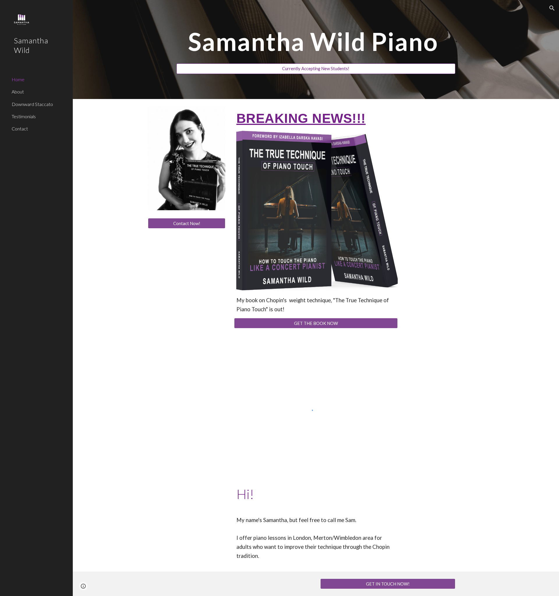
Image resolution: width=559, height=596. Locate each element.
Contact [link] (20, 128)
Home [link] (18, 79)
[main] (315, 44)
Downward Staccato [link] (32, 104)
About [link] (18, 91)
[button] (552, 8)
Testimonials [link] (24, 116)
